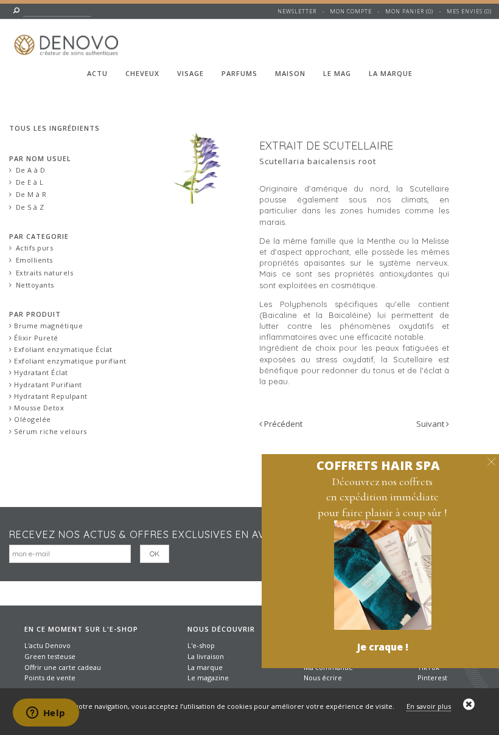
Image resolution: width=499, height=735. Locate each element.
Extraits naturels (45, 272)
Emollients (34, 259)
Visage (190, 73)
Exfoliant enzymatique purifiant (69, 360)
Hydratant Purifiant (47, 384)
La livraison (205, 656)
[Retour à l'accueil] (68, 37)
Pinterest (432, 677)
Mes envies (465, 11)
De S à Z (30, 207)
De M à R (31, 194)
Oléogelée (31, 419)
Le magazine (208, 677)
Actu (97, 73)
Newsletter (296, 11)
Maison (290, 73)
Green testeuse (49, 656)
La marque (391, 73)
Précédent (282, 423)
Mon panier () (409, 11)
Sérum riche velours (49, 431)
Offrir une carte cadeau (62, 667)
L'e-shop (201, 645)
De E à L (30, 182)
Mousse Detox (38, 407)
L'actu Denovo (47, 645)
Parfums (239, 73)
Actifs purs (35, 247)
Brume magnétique (47, 325)
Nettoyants (35, 284)
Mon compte (351, 11)
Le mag (337, 73)
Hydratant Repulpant (50, 396)
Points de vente (49, 677)
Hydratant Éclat (40, 372)
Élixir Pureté (35, 337)
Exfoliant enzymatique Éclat (62, 349)
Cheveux (142, 73)
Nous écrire (323, 677)
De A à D (31, 169)
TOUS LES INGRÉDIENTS (54, 128)
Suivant (431, 423)
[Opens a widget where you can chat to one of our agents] (45, 714)
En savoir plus (429, 706)
